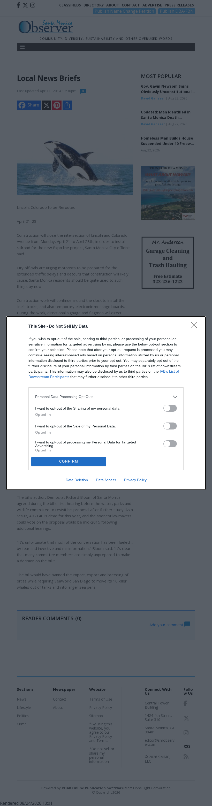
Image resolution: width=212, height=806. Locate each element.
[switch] (170, 408)
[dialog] (106, 403)
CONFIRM (68, 461)
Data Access (106, 480)
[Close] (195, 327)
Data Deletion (77, 480)
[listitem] (106, 397)
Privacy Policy (135, 480)
